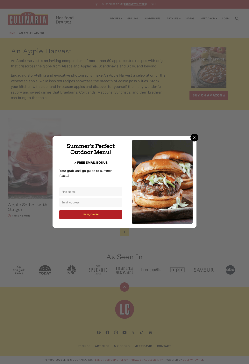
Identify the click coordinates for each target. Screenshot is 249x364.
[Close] (194, 137)
